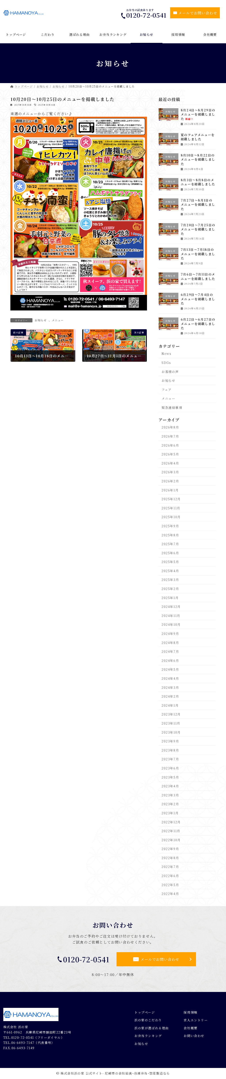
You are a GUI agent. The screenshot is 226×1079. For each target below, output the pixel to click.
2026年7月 (170, 436)
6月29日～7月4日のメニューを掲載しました (198, 298)
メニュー (58, 320)
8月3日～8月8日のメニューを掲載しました (198, 182)
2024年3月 (170, 687)
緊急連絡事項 (172, 407)
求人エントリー (196, 1020)
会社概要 (190, 1028)
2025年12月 (171, 499)
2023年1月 (170, 813)
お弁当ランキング (148, 1035)
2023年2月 (170, 804)
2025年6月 (170, 553)
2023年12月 (171, 714)
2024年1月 (170, 705)
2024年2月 (170, 696)
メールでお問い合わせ (197, 12)
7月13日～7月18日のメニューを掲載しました (198, 253)
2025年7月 (170, 544)
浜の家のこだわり (148, 1020)
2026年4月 (170, 463)
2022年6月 (170, 875)
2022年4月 (170, 893)
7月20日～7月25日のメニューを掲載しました (198, 229)
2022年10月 (171, 840)
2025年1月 (170, 598)
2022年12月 (171, 822)
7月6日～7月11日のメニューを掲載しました (198, 276)
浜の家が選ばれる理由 (151, 1028)
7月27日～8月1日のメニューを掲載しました (198, 204)
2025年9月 (170, 526)
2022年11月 (171, 831)
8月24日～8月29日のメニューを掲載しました (198, 114)
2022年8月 (170, 858)
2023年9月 (170, 741)
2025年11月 (171, 508)
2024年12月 (171, 606)
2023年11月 (171, 723)
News (166, 354)
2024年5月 (170, 669)
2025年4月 (170, 571)
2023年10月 (171, 732)
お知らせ (41, 320)
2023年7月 (170, 759)
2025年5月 (170, 561)
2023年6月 (170, 768)
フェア (167, 389)
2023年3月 (170, 795)
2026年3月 (170, 472)
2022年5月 (170, 885)
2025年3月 (170, 580)
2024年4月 (170, 678)
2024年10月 (171, 624)
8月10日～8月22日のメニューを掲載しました (198, 159)
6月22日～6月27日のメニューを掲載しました (198, 323)
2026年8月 (170, 427)
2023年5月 (170, 777)
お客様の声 (170, 371)
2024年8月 (170, 642)
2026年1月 (170, 490)
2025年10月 (171, 517)
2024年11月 (171, 615)
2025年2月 (170, 588)
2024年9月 (170, 633)
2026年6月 (170, 445)
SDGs (166, 362)
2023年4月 (170, 786)
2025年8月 (170, 535)
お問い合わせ (194, 1035)
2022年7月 (170, 867)
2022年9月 (170, 849)
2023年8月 (170, 750)
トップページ (144, 1012)
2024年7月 (170, 651)
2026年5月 (170, 454)
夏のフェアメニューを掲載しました (198, 137)
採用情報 (190, 1012)
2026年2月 (170, 481)
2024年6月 (170, 660)
